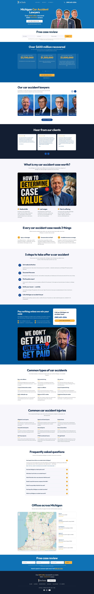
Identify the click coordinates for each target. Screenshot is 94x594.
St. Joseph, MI (61, 546)
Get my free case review (64, 320)
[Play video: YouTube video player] (47, 189)
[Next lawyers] (75, 91)
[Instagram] (46, 590)
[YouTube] (50, 590)
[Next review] (48, 154)
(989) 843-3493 (61, 516)
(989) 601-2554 (61, 317)
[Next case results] (51, 71)
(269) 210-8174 (61, 542)
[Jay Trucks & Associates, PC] (42, 580)
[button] (41, 520)
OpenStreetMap (51, 550)
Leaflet (47, 550)
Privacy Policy (41, 565)
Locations (37, 2)
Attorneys (50, 2)
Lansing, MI (60, 520)
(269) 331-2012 (61, 549)
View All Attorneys (47, 119)
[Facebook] (44, 590)
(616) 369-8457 (61, 529)
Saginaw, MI (61, 533)
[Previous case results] (43, 71)
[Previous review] (46, 154)
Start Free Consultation (33, 21)
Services (44, 2)
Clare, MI (60, 513)
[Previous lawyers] (72, 91)
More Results (46, 77)
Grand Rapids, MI (61, 526)
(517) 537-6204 (61, 522)
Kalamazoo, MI (61, 539)
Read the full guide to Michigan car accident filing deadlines (40, 465)
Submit (67, 36)
